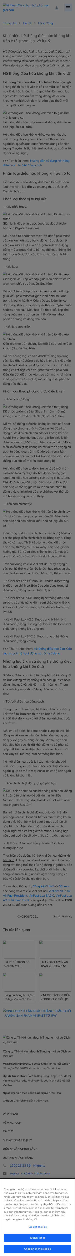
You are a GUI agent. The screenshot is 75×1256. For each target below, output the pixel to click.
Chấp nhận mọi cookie (37, 1248)
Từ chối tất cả (38, 1237)
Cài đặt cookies (37, 1226)
